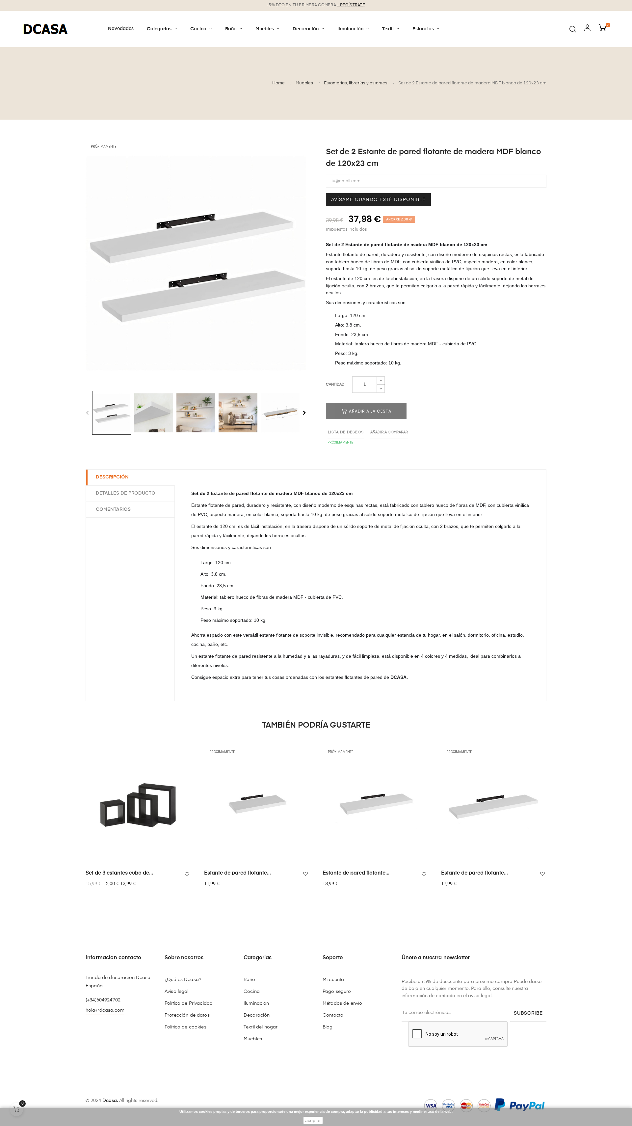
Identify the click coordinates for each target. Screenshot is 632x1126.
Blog (328, 1027)
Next (304, 413)
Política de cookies (185, 1027)
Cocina (252, 991)
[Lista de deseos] (187, 874)
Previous (87, 413)
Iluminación (256, 1003)
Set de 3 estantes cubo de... (119, 873)
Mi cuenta (333, 979)
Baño (249, 979)
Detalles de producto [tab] (125, 493)
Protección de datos (187, 1015)
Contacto (333, 1015)
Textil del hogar (260, 1027)
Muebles (253, 1039)
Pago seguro (337, 991)
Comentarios (113, 509)
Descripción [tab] (112, 477)
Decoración (257, 1015)
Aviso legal (177, 991)
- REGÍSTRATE (351, 5)
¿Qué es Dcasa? (183, 979)
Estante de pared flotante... (237, 873)
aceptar (313, 1120)
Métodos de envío (342, 1003)
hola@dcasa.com (105, 1010)
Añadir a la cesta (369, 411)
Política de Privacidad (189, 1003)
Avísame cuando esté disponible (378, 199)
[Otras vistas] (189, 751)
